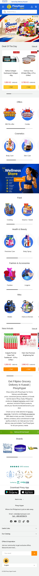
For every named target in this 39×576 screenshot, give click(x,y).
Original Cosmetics (19, 401)
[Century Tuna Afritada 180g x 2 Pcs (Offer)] (28, 59)
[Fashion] (10, 275)
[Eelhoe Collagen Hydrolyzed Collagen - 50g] (11, 59)
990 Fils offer (9, 124)
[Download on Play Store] (12, 492)
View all (34, 46)
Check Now (19, 179)
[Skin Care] (27, 145)
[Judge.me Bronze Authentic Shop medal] (19, 474)
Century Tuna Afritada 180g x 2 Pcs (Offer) (28, 73)
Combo (27, 124)
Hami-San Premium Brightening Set (28, 354)
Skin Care (27, 156)
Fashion (9, 285)
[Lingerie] (27, 275)
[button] (36, 7)
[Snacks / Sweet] (27, 209)
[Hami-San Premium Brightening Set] (28, 341)
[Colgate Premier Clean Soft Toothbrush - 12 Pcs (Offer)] (11, 341)
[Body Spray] (27, 241)
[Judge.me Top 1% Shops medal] (28, 474)
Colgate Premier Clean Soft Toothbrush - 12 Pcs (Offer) (10, 356)
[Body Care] (10, 145)
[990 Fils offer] (10, 114)
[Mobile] (10, 306)
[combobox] (19, 12)
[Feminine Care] (10, 241)
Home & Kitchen (27, 317)
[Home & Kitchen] (27, 306)
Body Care (9, 156)
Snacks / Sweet (27, 220)
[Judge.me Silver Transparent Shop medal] (10, 474)
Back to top (18, 499)
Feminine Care (10, 251)
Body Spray (27, 251)
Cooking (10, 220)
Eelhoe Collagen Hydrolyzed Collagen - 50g (11, 73)
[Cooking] (10, 209)
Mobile (9, 317)
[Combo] (27, 114)
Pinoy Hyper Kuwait (11, 571)
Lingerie (27, 285)
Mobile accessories (28, 414)
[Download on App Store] (27, 492)
